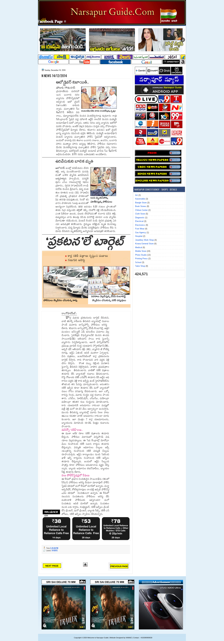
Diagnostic (139, 217)
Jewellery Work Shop (144, 240)
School (138, 262)
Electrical (139, 221)
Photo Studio (141, 255)
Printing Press (141, 258)
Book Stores (140, 206)
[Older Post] (119, 568)
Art (136, 195)
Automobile (140, 199)
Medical (138, 247)
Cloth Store (140, 214)
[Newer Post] (52, 567)
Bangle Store (141, 202)
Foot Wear (139, 229)
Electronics (140, 225)
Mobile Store (140, 251)
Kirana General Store (144, 243)
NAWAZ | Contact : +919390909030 (139, 638)
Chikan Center (141, 210)
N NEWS (55, 550)
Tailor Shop (140, 266)
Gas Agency (140, 232)
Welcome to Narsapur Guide (97, 638)
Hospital (138, 236)
